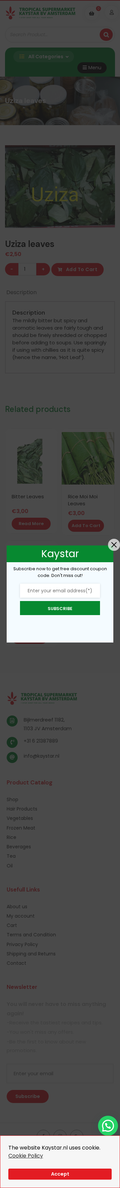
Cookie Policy (25, 1156)
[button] (108, 1126)
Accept (60, 1174)
